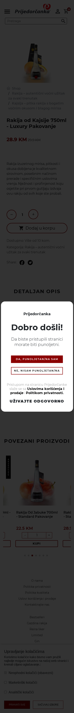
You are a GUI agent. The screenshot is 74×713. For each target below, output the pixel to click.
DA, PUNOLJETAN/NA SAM (37, 359)
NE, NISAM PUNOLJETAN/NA (37, 370)
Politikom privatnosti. (45, 393)
